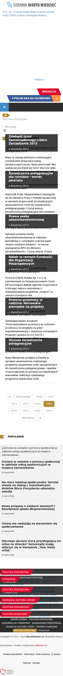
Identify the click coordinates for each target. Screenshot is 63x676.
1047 (25, 411)
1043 (25, 404)
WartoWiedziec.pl (35, 637)
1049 (49, 411)
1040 (39, 397)
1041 (50, 397)
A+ (6, 12)
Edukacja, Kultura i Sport (19, 600)
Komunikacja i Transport (16, 623)
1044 (37, 404)
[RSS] (57, 98)
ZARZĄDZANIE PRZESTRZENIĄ (46, 623)
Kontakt (36, 663)
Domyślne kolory (36, 15)
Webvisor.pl (41, 645)
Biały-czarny (37, 12)
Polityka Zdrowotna (16, 572)
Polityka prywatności (12, 654)
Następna (28, 418)
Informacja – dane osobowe (37, 654)
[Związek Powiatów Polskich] (7, 672)
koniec (40, 418)
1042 (14, 404)
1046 (14, 411)
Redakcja (49, 92)
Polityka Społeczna (15, 614)
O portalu (55, 654)
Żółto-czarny (17, 15)
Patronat (27, 663)
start (9, 397)
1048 (37, 411)
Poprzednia (23, 397)
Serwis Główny (19, 619)
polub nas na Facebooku (31, 98)
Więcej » (40, 79)
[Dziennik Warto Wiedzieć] (31, 5)
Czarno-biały (21, 12)
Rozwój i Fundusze (46, 627)
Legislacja (9, 579)
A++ (11, 12)
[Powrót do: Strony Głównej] (5, 115)
